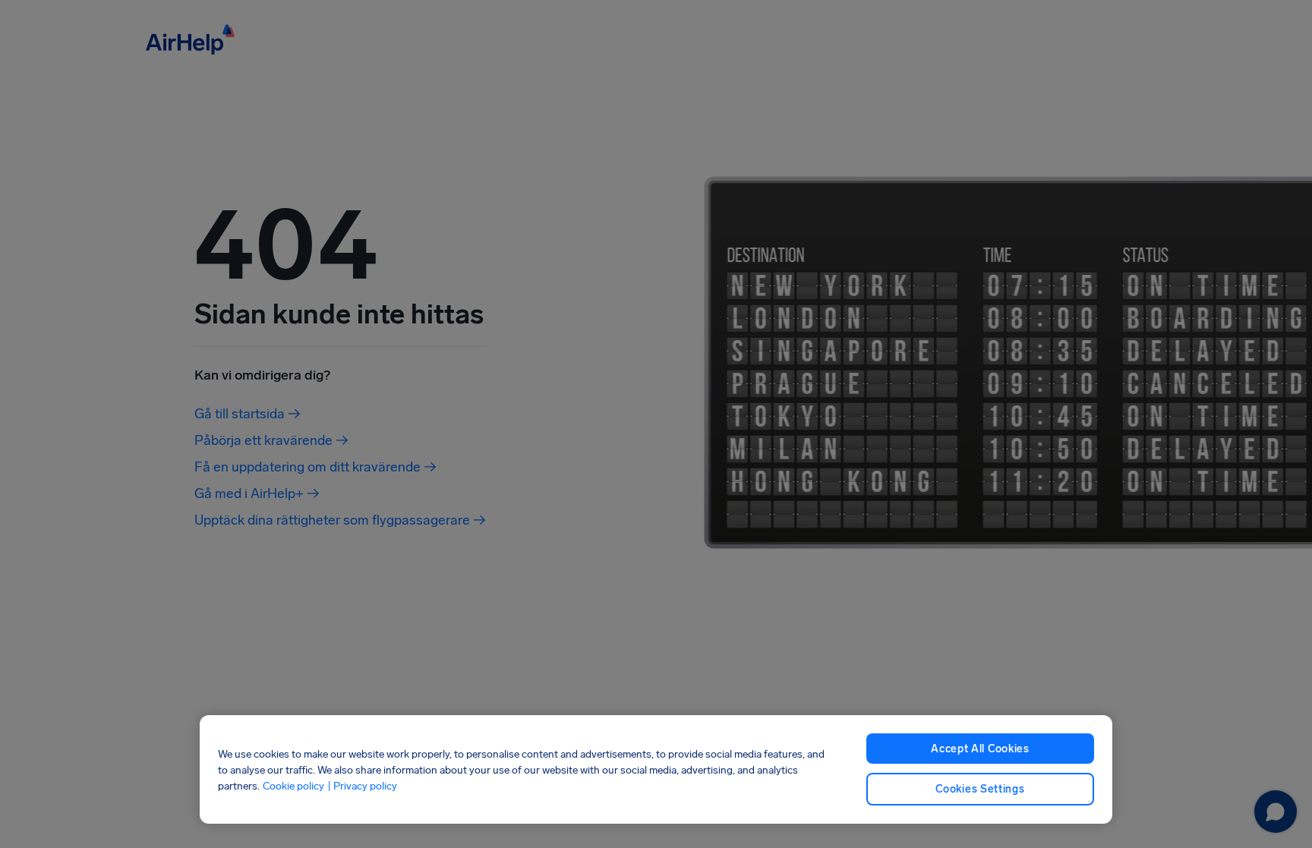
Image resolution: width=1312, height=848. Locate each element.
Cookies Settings (979, 789)
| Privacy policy (362, 785)
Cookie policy (293, 785)
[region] (656, 769)
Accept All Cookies (980, 748)
